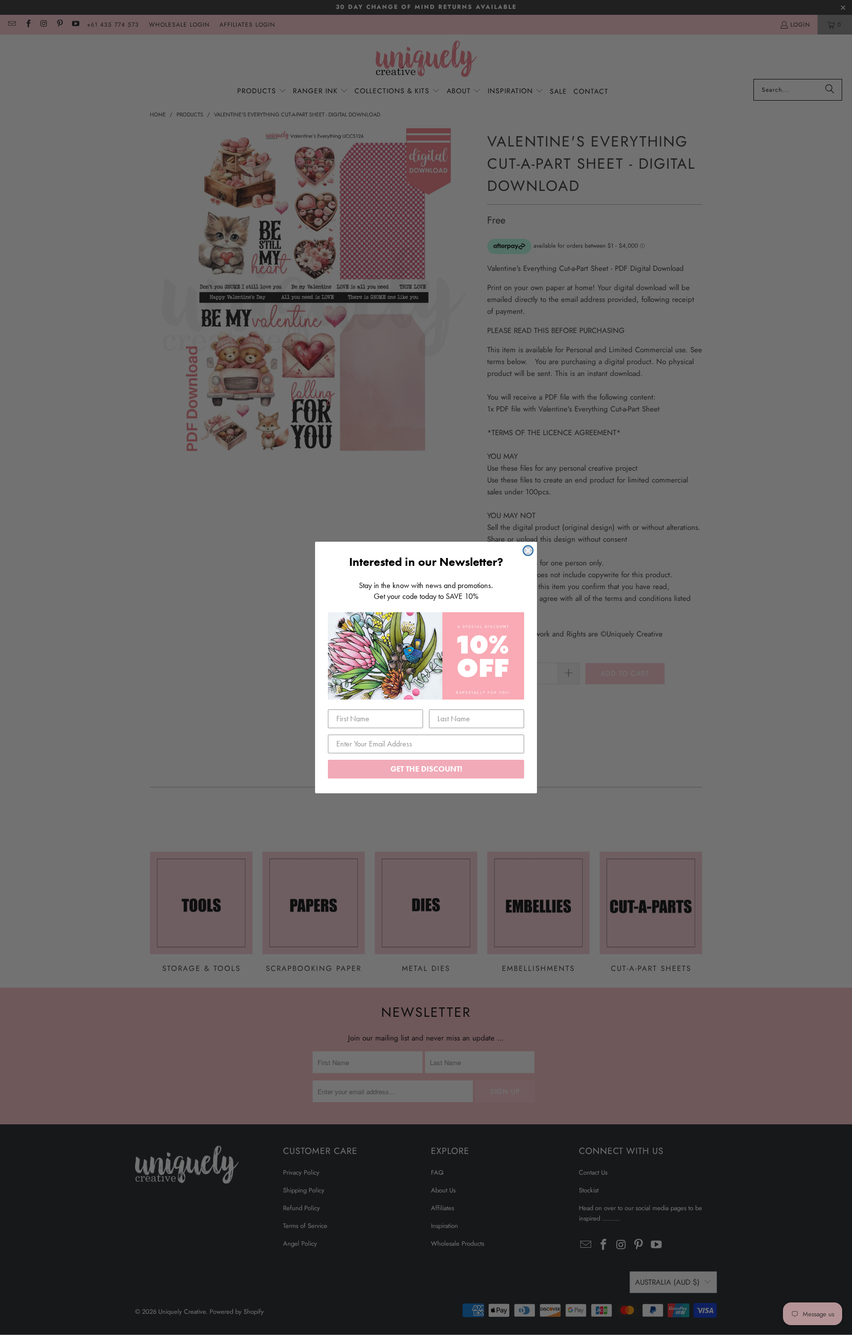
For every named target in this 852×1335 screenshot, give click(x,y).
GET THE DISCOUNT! (426, 769)
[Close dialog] (528, 551)
